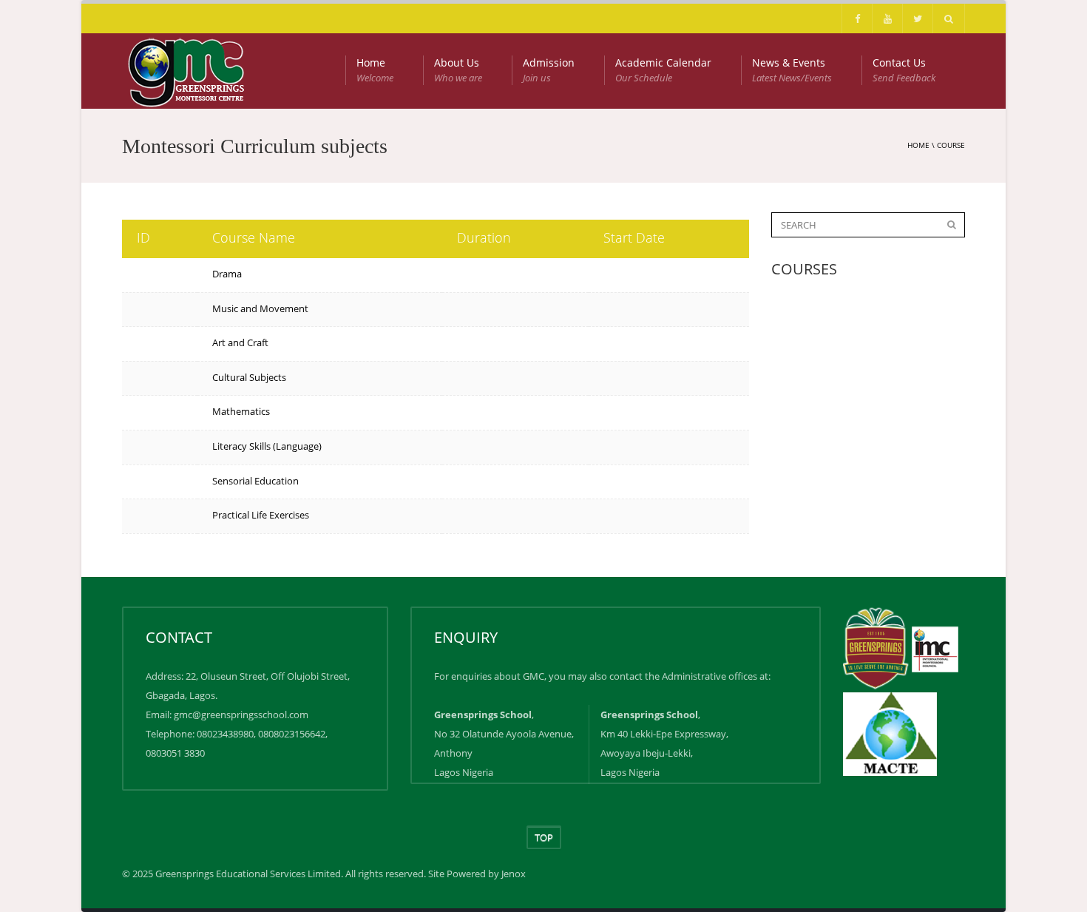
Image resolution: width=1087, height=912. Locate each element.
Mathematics (241, 411)
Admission (549, 69)
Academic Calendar (663, 69)
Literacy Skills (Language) (267, 446)
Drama (227, 273)
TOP (544, 837)
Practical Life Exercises (260, 514)
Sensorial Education (255, 480)
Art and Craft (240, 342)
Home (374, 69)
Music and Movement (260, 308)
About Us (458, 69)
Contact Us (904, 69)
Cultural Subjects (249, 377)
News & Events (792, 69)
